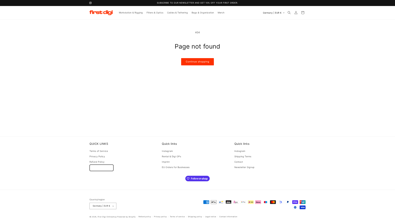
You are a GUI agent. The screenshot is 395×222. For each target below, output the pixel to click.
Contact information (228, 217)
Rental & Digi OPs (171, 156)
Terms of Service (98, 151)
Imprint (166, 161)
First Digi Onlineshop (107, 217)
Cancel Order (102, 167)
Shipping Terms (242, 156)
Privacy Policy (97, 156)
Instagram (167, 151)
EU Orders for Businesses (175, 167)
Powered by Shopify (126, 217)
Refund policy (145, 217)
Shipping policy (195, 217)
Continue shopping (197, 61)
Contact (238, 161)
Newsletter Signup (244, 167)
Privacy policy (160, 217)
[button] (289, 12)
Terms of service (177, 217)
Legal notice (210, 217)
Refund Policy (97, 161)
